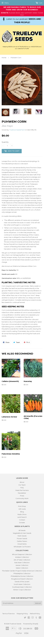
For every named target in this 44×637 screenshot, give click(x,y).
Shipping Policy (22, 613)
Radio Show (22, 514)
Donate (22, 522)
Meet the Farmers (22, 490)
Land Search (22, 517)
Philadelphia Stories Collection (22, 576)
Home (4, 57)
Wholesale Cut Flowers (22, 547)
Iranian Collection (22, 565)
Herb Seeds (22, 536)
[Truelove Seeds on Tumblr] (36, 618)
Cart (40, 3)
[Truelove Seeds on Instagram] (32, 618)
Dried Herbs (22, 544)
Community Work (22, 498)
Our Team (22, 485)
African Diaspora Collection (22, 554)
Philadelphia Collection (22, 573)
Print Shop (22, 506)
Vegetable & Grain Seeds (22, 533)
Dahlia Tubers (22, 541)
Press (22, 496)
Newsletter (22, 493)
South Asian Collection (22, 584)
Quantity (5, 142)
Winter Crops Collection (22, 590)
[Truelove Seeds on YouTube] (40, 618)
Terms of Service (8, 613)
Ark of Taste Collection (22, 560)
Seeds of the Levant (22, 581)
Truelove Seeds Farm (17, 130)
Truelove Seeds (15, 624)
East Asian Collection (22, 562)
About (22, 482)
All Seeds (22, 530)
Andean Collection (22, 557)
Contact (22, 520)
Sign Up (38, 603)
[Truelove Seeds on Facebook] (29, 618)
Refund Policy (35, 613)
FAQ (22, 487)
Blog (22, 512)
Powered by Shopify (30, 624)
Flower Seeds (22, 538)
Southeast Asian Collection (22, 587)
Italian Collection (22, 568)
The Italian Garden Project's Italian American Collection (22, 571)
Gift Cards (22, 509)
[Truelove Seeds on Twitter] (25, 618)
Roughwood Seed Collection (22, 579)
